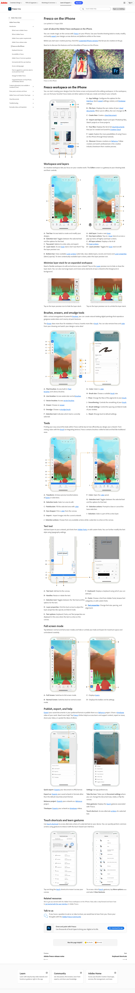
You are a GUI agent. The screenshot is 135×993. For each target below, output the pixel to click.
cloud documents (118, 127)
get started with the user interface (56, 904)
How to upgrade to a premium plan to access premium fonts (22, 71)
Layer (98, 266)
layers (48, 498)
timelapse (121, 101)
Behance (114, 141)
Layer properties (121, 254)
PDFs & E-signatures (31, 3)
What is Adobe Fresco (18, 34)
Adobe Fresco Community (71, 917)
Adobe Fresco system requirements (21, 38)
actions (113, 811)
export (53, 36)
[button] (124, 2)
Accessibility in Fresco (18, 54)
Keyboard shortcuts (17, 50)
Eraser (49, 323)
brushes (75, 316)
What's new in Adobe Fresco (19, 30)
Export (46, 712)
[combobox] (95, 9)
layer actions (93, 244)
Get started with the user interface (21, 62)
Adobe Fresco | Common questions (21, 58)
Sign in (130, 3)
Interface (89, 101)
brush (96, 323)
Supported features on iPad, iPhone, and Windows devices (22, 80)
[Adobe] (4, 2)
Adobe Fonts (82, 529)
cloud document (111, 115)
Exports (57, 790)
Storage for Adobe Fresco (19, 76)
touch (109, 804)
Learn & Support (65, 3)
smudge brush (65, 409)
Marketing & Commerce (48, 3)
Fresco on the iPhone (18, 46)
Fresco (76, 34)
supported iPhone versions (88, 41)
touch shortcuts (52, 824)
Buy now (78, 3)
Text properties (93, 605)
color (123, 323)
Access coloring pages (18, 66)
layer (63, 247)
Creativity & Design (15, 3)
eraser (62, 405)
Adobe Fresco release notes (19, 42)
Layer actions (71, 254)
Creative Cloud (115, 129)
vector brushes (68, 400)
